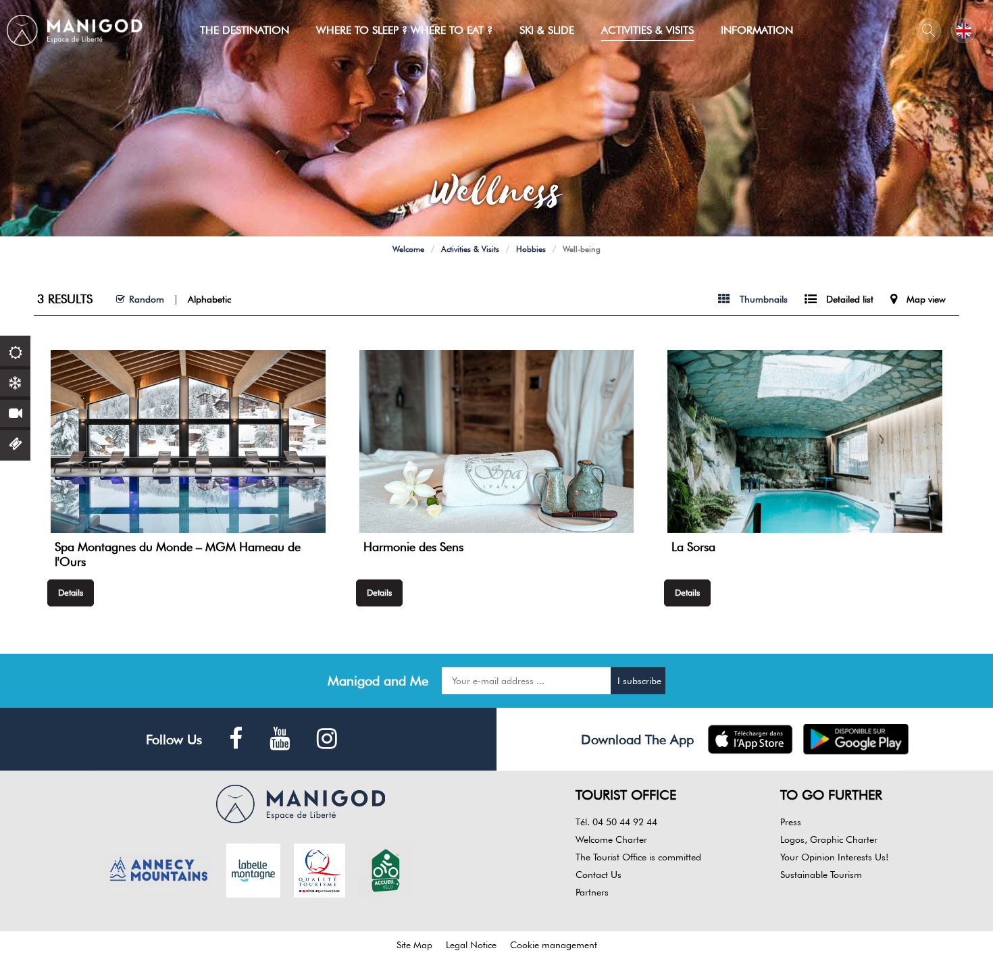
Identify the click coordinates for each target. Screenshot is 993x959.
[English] (963, 30)
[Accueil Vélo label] (386, 869)
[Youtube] (280, 739)
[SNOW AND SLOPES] (15, 381)
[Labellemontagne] (253, 869)
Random (146, 299)
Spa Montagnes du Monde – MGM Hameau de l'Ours (178, 554)
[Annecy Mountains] (159, 869)
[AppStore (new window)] (750, 739)
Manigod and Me (378, 681)
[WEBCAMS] (15, 411)
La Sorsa (693, 547)
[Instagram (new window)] (327, 739)
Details (70, 592)
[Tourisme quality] (319, 869)
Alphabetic (209, 299)
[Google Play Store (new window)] (856, 739)
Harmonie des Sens (413, 547)
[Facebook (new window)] (236, 739)
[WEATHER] (15, 351)
